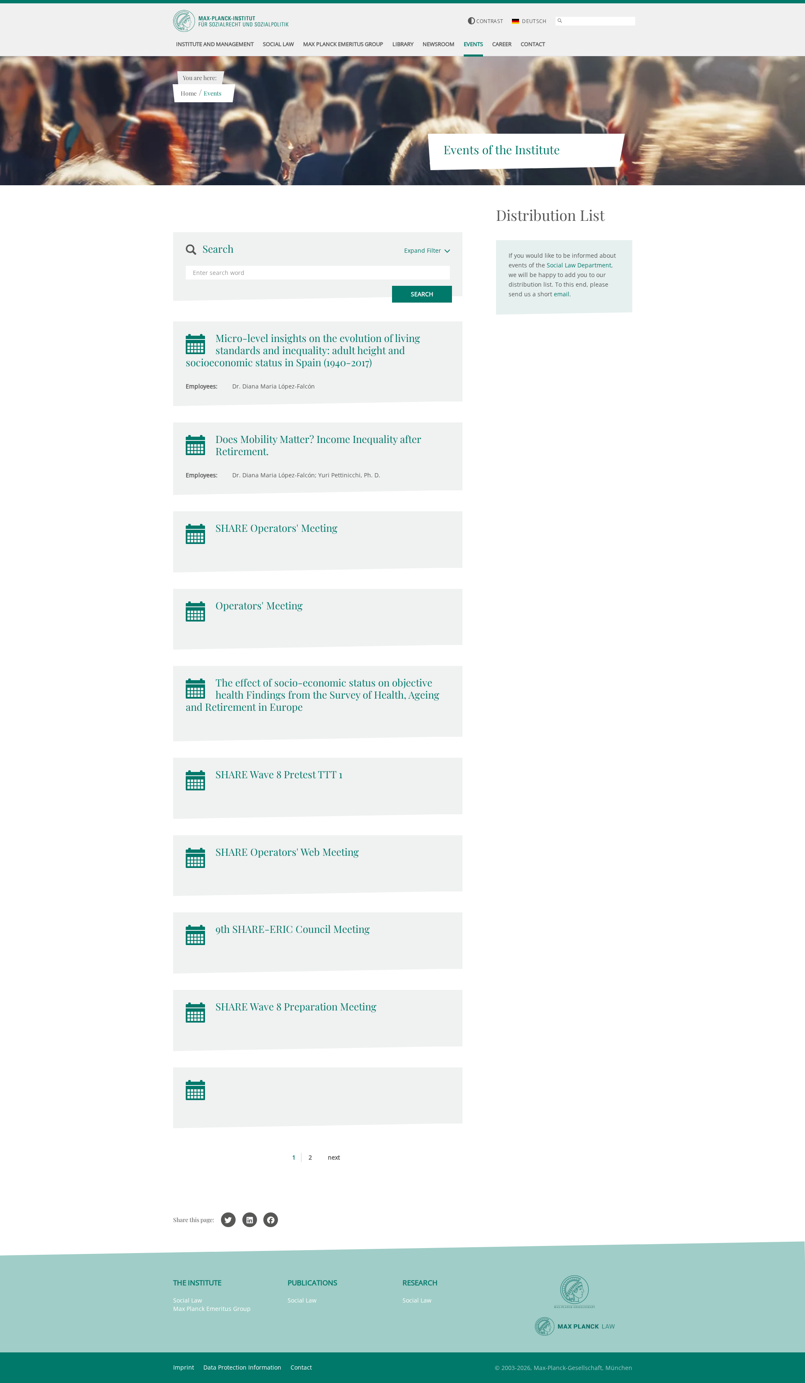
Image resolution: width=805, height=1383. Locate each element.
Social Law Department (579, 265)
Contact (301, 1367)
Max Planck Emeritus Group (212, 1309)
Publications (312, 1282)
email (561, 294)
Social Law (187, 1300)
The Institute (197, 1282)
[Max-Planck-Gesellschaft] (575, 1292)
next (334, 1157)
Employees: (202, 386)
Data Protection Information (242, 1367)
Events (212, 93)
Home (189, 93)
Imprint (183, 1367)
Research (420, 1282)
